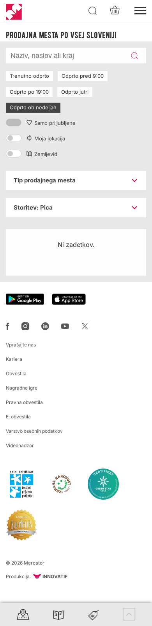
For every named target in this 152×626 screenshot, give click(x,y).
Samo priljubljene (55, 123)
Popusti (93, 614)
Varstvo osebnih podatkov (34, 431)
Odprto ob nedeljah (33, 107)
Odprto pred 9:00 (83, 76)
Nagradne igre (21, 388)
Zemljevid (45, 154)
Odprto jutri (74, 92)
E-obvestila (18, 417)
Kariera (14, 359)
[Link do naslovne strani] (14, 12)
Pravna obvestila (24, 402)
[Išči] (92, 11)
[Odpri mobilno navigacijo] (140, 10)
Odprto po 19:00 (29, 92)
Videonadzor (20, 445)
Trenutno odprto (29, 76)
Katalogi (58, 614)
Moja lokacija (49, 138)
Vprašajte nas (21, 345)
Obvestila (16, 373)
